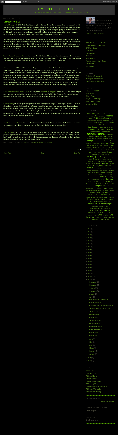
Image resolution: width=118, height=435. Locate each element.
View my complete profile (96, 33)
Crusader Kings (100, 136)
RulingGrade (91, 195)
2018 (89, 249)
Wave (95, 215)
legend (105, 170)
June (91, 339)
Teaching (110, 199)
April (91, 345)
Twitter (106, 208)
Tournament (92, 204)
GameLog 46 (93, 335)
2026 (89, 229)
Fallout (95, 147)
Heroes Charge (106, 159)
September (93, 291)
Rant (99, 190)
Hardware (97, 159)
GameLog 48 (93, 317)
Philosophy (108, 181)
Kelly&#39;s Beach (102, 166)
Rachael (111, 188)
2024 (89, 235)
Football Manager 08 (10, 25)
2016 (89, 255)
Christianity (91, 129)
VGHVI (92, 210)
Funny (109, 152)
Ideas (93, 163)
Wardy (110, 212)
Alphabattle (101, 116)
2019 (89, 247)
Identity (98, 163)
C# (100, 125)
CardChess (102, 127)
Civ (98, 129)
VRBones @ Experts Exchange (96, 386)
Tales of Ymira (90, 96)
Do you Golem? (94, 323)
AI (96, 116)
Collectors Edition (95, 131)
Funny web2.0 (95, 154)
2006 (89, 361)
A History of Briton (92, 104)
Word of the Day (97, 217)
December (93, 282)
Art (111, 118)
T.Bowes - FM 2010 (92, 91)
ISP (93, 165)
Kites (110, 165)
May (91, 342)
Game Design (105, 154)
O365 (89, 181)
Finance (105, 147)
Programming (100, 186)
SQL (105, 197)
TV (102, 208)
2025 (89, 232)
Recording (105, 190)
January (92, 354)
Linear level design (95, 329)
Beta (112, 120)
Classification (109, 129)
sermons (104, 195)
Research (92, 192)
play (93, 183)
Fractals (104, 152)
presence (91, 186)
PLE (97, 184)
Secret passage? (95, 320)
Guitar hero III (8, 104)
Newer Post (7, 153)
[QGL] (88, 113)
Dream (101, 141)
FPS (99, 152)
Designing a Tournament (94, 76)
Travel (106, 206)
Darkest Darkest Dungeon (94, 138)
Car (111, 125)
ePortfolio (95, 145)
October (92, 288)
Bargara (99, 120)
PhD (102, 181)
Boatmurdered (94, 314)
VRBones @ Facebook (93, 381)
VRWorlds (99, 213)
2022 (89, 241)
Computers (110, 134)
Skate (110, 195)
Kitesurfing (91, 168)
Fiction (100, 147)
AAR (93, 114)
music (96, 177)
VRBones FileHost (92, 376)
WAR (106, 212)
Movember (90, 177)
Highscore (90, 161)
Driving (106, 141)
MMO (95, 174)
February (92, 351)
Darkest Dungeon (108, 138)
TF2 (89, 201)
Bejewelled (106, 120)
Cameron (106, 125)
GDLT (100, 157)
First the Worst (95, 150)
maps (97, 172)
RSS (78, 150)
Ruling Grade (90, 66)
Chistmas (110, 127)
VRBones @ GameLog (93, 392)
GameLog (49, 142)
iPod (89, 165)
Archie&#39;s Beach (101, 118)
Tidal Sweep (90, 64)
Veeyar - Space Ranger (93, 99)
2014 (89, 261)
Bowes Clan (90, 371)
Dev (96, 141)
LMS (93, 172)
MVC (102, 177)
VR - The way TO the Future (95, 45)
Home (42, 153)
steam (103, 199)
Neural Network (95, 179)
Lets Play (111, 170)
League (105, 168)
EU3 (101, 145)
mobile (100, 174)
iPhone (112, 163)
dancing (110, 136)
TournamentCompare (105, 204)
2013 (89, 264)
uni (110, 208)
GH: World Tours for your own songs (101, 305)
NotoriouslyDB (90, 58)
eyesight (106, 145)
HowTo (88, 163)
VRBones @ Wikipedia (93, 389)
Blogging (100, 122)
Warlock (90, 215)
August (92, 294)
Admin (91, 116)
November (93, 285)
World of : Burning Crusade (15, 56)
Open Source (95, 181)
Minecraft (90, 174)
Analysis (109, 116)
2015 (89, 258)
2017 (89, 252)
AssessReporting (91, 120)
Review (98, 192)
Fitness (103, 150)
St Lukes (90, 199)
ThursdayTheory (97, 201)
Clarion (102, 129)
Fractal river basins (95, 326)
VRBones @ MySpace (93, 384)
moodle (110, 174)
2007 (89, 358)
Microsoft (109, 172)
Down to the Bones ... (59, 9)
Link (89, 172)
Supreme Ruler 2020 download (99, 308)
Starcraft (97, 199)
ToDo (105, 201)
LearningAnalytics (97, 170)
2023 (89, 238)
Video (97, 210)
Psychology (98, 188)
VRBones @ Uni (91, 378)
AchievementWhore (102, 113)
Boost (106, 122)
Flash (107, 150)
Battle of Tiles (8, 132)
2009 (89, 276)
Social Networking (92, 197)
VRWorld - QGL (91, 373)
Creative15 (91, 136)
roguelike (105, 192)
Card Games (92, 127)
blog (95, 122)
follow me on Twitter (108, 401)
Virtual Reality (105, 210)
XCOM (107, 219)
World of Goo (95, 219)
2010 (89, 273)
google (112, 157)
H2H (90, 159)
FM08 (112, 150)
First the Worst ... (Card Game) (96, 61)
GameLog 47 (93, 332)
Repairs (112, 190)
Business (95, 125)
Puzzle (105, 188)
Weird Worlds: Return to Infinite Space (16, 92)
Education (96, 143)
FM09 (89, 152)
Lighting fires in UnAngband (98, 299)
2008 (89, 279)
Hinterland (104, 161)
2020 (89, 244)
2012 (89, 267)
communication (106, 131)
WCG (100, 215)
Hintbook (97, 161)
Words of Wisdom (109, 217)
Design (90, 141)
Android (90, 118)
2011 (89, 270)
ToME (110, 201)
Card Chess (89, 51)
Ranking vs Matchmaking (94, 79)
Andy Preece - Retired (93, 101)
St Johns (111, 197)
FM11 (94, 152)
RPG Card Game (91, 48)
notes (102, 179)
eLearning (104, 143)
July (91, 297)
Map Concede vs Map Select (95, 81)
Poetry (102, 183)
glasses (106, 157)
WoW (101, 219)
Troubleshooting (94, 208)
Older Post (77, 153)
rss (110, 192)
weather (106, 215)
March (91, 348)
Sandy (98, 195)
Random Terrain (91, 190)
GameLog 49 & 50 (11, 22)
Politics (107, 183)
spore (101, 197)
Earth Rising (90, 93)
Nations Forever (12, 123)
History (110, 161)
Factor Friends (90, 53)
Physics (88, 183)
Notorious (89, 56)
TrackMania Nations (97, 206)
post (48, 92)
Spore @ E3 (93, 311)
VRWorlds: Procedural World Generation (99, 43)
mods (105, 174)
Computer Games (38, 142)
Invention (105, 163)
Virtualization (91, 212)
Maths (103, 172)
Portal (112, 183)
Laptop (99, 168)
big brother (90, 122)
